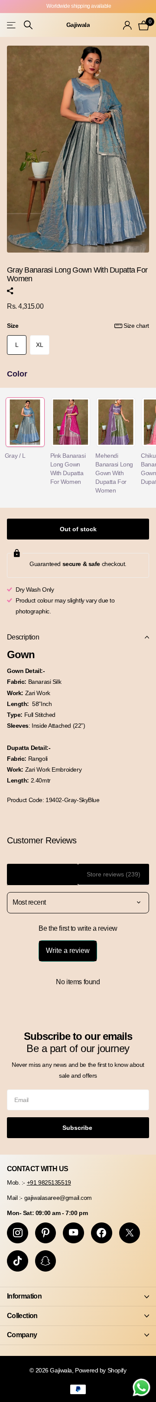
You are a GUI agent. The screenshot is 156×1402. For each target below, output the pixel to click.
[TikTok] (17, 1261)
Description (23, 637)
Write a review (68, 950)
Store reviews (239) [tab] (113, 874)
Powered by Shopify (100, 1370)
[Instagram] (17, 1233)
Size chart (136, 325)
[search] (28, 25)
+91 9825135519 (49, 1182)
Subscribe (78, 1127)
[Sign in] (127, 25)
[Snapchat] (45, 1261)
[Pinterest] (45, 1233)
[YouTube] (73, 1233)
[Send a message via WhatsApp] (141, 1387)
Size (78, 325)
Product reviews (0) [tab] (42, 874)
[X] (129, 1233)
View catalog (12, 25)
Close (78, 1296)
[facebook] (101, 1233)
